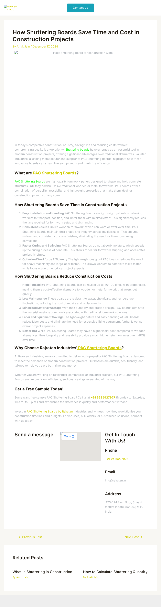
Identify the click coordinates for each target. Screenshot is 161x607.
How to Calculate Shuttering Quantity (115, 572)
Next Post (134, 537)
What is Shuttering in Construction (42, 572)
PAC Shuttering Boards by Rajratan (50, 411)
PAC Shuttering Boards (54, 173)
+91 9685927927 (116, 459)
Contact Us (80, 7)
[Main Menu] (153, 8)
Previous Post (30, 537)
